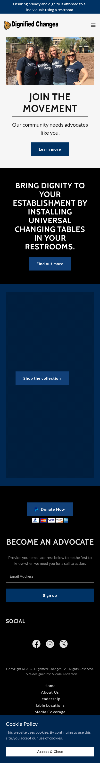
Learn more (50, 149)
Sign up (50, 595)
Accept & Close (50, 751)
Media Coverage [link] (49, 711)
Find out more (50, 263)
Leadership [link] (50, 698)
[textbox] (50, 576)
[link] (31, 25)
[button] (93, 25)
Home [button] (50, 685)
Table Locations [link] (50, 705)
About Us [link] (50, 692)
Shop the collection (42, 378)
